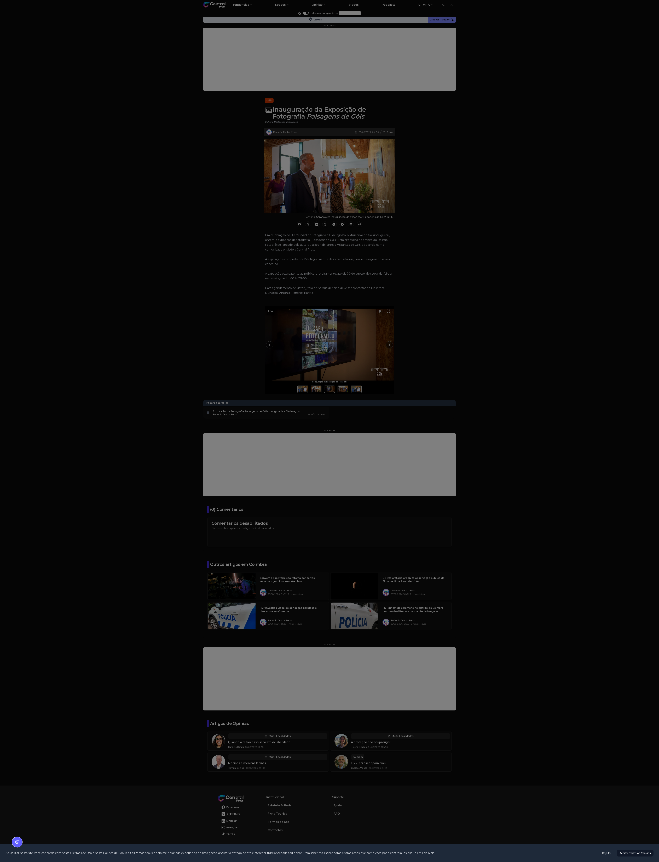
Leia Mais (428, 853)
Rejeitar (606, 853)
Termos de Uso (81, 853)
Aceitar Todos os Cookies (635, 853)
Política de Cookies (116, 853)
